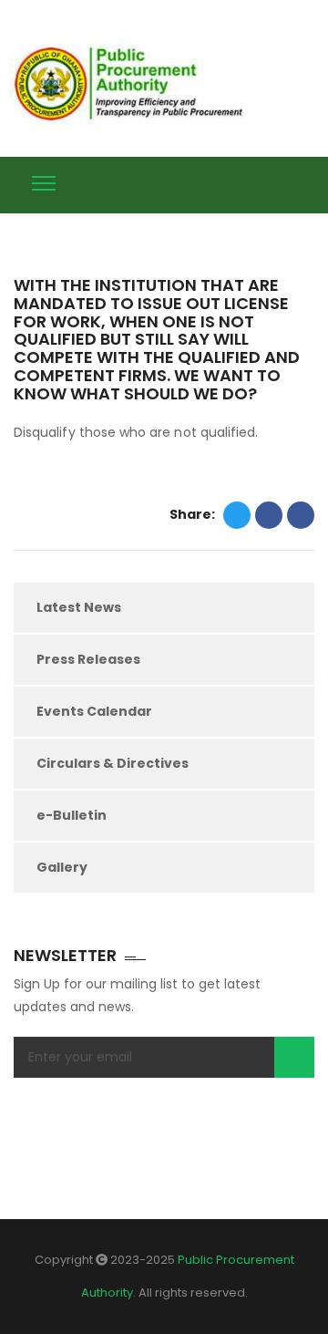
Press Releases (88, 659)
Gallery (61, 867)
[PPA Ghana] (134, 83)
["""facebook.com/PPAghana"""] (273, 181)
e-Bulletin (71, 815)
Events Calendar (94, 711)
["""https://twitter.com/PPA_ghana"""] (239, 181)
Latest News (78, 607)
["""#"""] (307, 181)
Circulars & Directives (112, 763)
